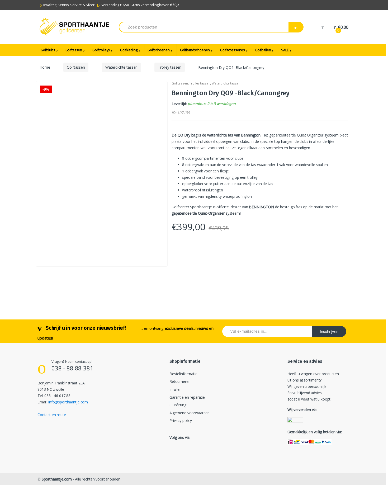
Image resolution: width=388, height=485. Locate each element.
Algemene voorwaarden (189, 412)
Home (45, 67)
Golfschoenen (158, 50)
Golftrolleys (101, 50)
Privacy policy (180, 420)
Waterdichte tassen (121, 67)
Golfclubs (48, 50)
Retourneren (179, 381)
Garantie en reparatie (187, 397)
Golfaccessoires (232, 50)
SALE (284, 50)
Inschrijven (329, 331)
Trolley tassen (169, 67)
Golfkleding (128, 50)
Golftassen (73, 50)
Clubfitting (177, 404)
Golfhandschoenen (195, 50)
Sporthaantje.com (57, 479)
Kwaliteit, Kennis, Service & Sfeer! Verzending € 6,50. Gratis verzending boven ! (111, 4)
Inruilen (175, 389)
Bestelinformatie (183, 373)
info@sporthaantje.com (68, 401)
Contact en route (51, 414)
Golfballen (263, 50)
